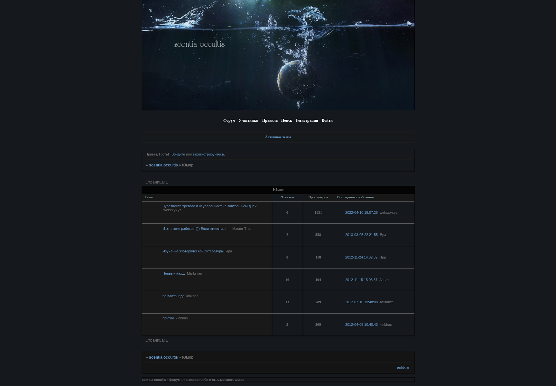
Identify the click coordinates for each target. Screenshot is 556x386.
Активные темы (278, 137)
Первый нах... (173, 273)
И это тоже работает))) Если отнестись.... (196, 229)
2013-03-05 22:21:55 (361, 235)
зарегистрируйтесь (208, 154)
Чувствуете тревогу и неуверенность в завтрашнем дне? (209, 206)
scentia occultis (163, 165)
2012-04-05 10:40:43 (361, 324)
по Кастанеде (173, 296)
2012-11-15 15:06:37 (361, 280)
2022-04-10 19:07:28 (361, 212)
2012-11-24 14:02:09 (361, 257)
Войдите (178, 154)
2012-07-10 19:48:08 (361, 302)
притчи (168, 318)
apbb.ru (403, 367)
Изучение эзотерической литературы (193, 251)
